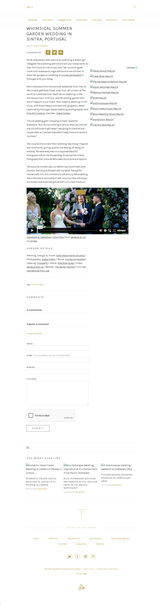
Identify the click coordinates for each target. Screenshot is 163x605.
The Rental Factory (65, 266)
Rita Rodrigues (66, 263)
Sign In (30, 7)
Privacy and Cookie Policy (107, 569)
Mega (84, 574)
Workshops (95, 538)
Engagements (65, 20)
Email (48, 355)
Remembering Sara (120, 538)
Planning (96, 20)
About (36, 538)
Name (30, 343)
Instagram (85, 556)
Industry (100, 544)
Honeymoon (111, 20)
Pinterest (60, 52)
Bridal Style (81, 20)
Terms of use (89, 569)
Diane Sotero (63, 113)
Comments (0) (34, 52)
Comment (31, 379)
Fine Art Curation (36, 113)
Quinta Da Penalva (71, 75)
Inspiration (47, 20)
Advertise (53, 538)
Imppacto (42, 263)
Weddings (33, 20)
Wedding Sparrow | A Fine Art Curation (81, 8)
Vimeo (33, 241)
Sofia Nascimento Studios (70, 255)
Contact (63, 544)
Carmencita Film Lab (38, 270)
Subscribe (81, 544)
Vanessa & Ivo (78, 237)
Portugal (40, 284)
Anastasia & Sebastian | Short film (45, 237)
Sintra (33, 284)
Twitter (54, 52)
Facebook (48, 52)
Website (31, 367)
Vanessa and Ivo (35, 266)
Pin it (80, 192)
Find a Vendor (128, 20)
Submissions (73, 538)
